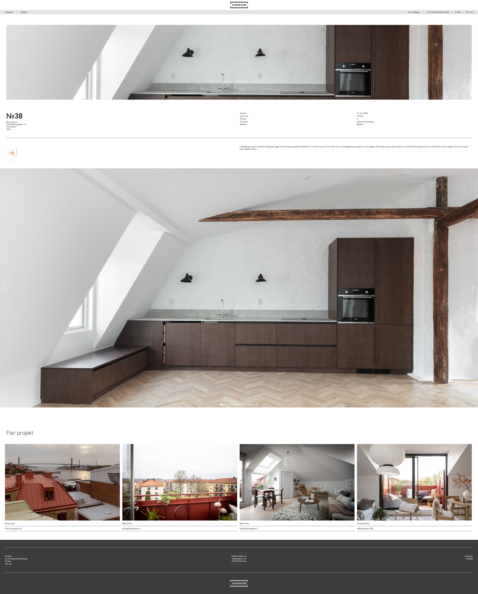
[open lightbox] (12, 152)
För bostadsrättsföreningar (438, 12)
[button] (438, 12)
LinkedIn (23, 12)
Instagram (9, 12)
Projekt (458, 12)
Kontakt (8, 556)
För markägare (414, 12)
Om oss (469, 12)
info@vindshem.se (238, 556)
